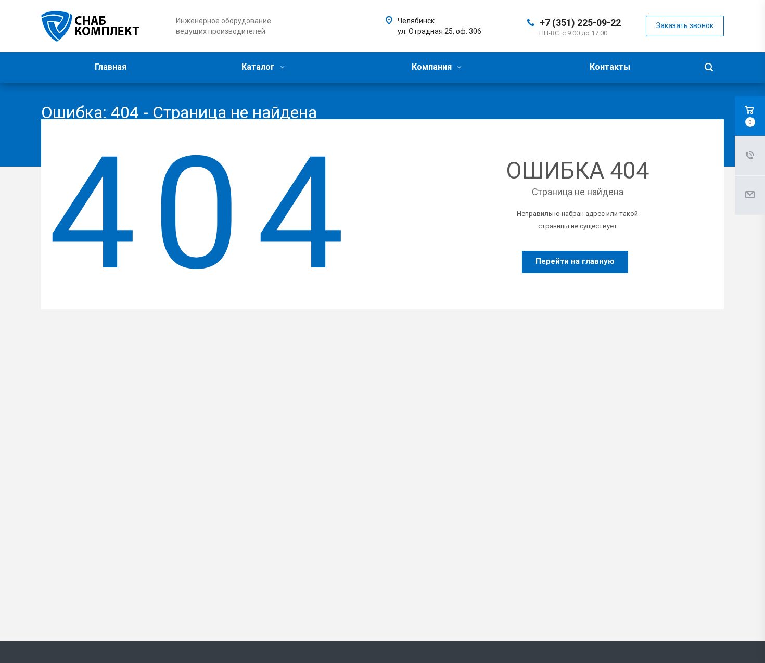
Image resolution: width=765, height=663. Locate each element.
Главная (110, 67)
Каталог (259, 67)
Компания (433, 67)
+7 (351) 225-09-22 (580, 22)
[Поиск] (709, 67)
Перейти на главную (575, 261)
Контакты (610, 67)
